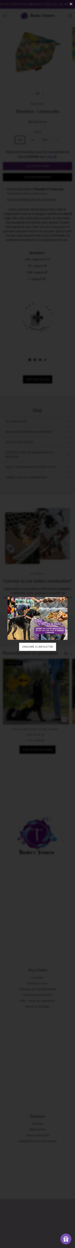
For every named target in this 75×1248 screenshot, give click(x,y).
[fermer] (71, 4)
